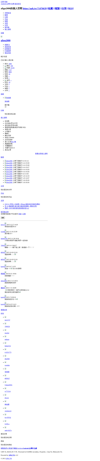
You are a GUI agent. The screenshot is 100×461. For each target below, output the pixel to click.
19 (9, 82)
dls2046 (7, 359)
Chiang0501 (8, 385)
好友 (2, 313)
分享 (6, 25)
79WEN (3, 245)
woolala (3, 231)
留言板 (7, 27)
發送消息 (8, 53)
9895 (10, 72)
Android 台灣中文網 (7, 4)
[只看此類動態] (5, 161)
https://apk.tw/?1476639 (35, 8)
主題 (6, 23)
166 (12, 66)
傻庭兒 (3, 288)
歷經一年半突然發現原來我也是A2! (17, 208)
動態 (6, 15)
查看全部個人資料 (41, 153)
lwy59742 (8, 417)
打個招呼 (8, 51)
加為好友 (8, 47)
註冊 (2, 2)
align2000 (5, 40)
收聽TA (7, 44)
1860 (10, 64)
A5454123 (8, 411)
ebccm (7, 398)
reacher (7, 333)
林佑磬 (7, 404)
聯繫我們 (4, 448)
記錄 (6, 17)
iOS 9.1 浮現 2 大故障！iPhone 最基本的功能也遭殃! (22, 204)
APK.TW (12, 455)
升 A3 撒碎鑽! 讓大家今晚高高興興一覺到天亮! (21, 206)
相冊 (6, 21)
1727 (10, 70)
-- (9, 76)
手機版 (14, 448)
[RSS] (71, 8)
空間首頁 (8, 13)
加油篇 (7, 101)
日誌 (6, 19)
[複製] (57, 8)
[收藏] (50, 8)
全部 (7, 212)
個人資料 (8, 29)
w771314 (8, 391)
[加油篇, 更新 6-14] (8, 98)
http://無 (13, 142)
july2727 (3, 225)
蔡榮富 (3, 274)
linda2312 (8, 346)
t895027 (3, 252)
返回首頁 (18, 4)
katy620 (3, 266)
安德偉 (7, 372)
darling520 (4, 238)
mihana (7, 339)
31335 (12, 68)
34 (9, 74)
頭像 (2, 33)
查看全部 (4, 310)
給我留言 (8, 49)
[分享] (64, 8)
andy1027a (8, 430)
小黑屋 (9, 448)
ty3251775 (8, 352)
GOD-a (7, 424)
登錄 (5, 2)
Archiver (20, 448)
